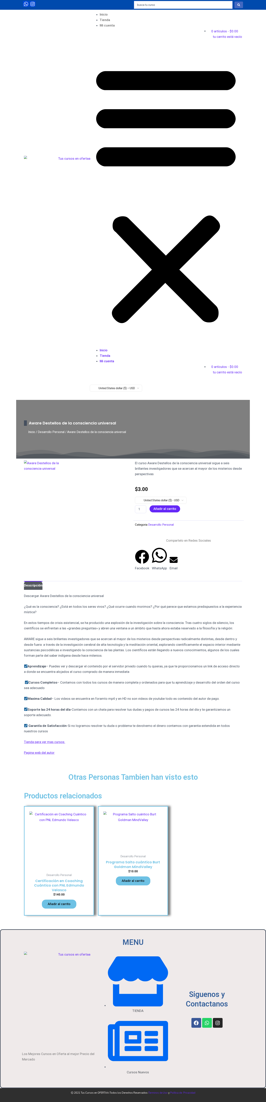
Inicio (104, 14)
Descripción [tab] (33, 585)
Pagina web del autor (39, 753)
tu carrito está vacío (227, 37)
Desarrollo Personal (51, 432)
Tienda (105, 20)
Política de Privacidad (182, 1093)
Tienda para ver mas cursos (44, 742)
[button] (166, 190)
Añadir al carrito (164, 509)
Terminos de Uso (158, 1093)
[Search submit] (238, 5)
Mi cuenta (107, 25)
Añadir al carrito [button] (59, 904)
